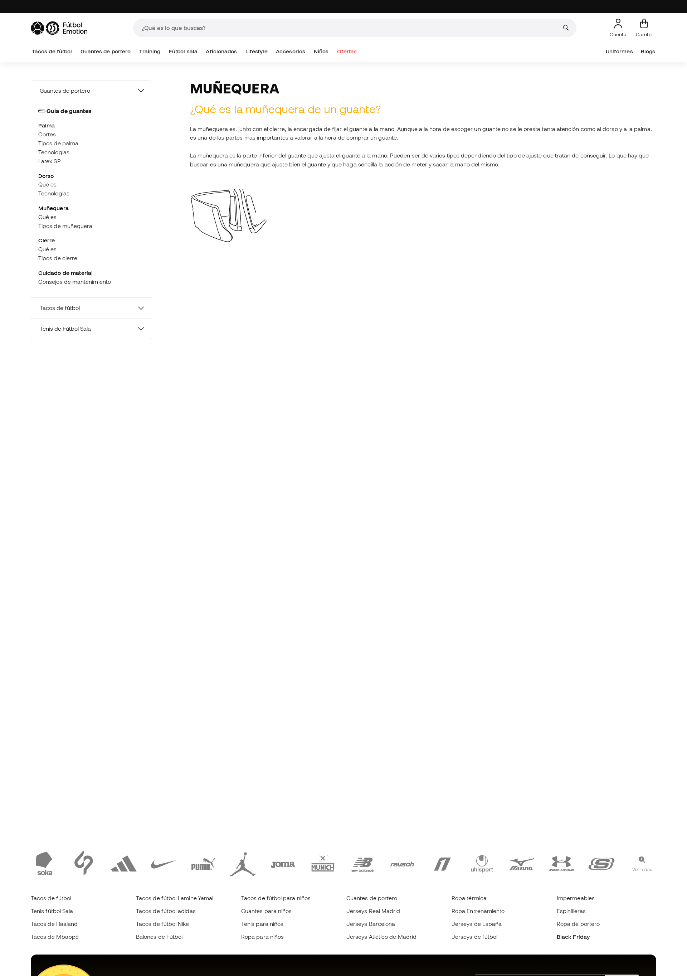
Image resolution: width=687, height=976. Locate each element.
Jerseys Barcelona (370, 924)
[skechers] (601, 862)
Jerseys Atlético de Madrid (381, 936)
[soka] (44, 862)
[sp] (83, 862)
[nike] (163, 862)
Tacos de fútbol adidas (166, 911)
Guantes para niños (266, 911)
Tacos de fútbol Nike (162, 924)
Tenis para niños (262, 924)
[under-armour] (561, 862)
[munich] (323, 862)
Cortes (47, 134)
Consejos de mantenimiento (74, 281)
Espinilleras (571, 911)
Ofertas (347, 51)
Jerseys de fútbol (474, 936)
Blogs (648, 51)
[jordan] (243, 862)
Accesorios (290, 51)
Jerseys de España (477, 924)
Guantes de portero (106, 51)
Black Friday (573, 936)
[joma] (283, 862)
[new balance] (362, 862)
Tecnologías (53, 152)
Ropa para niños (262, 936)
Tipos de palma (58, 143)
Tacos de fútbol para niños (276, 898)
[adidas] (124, 862)
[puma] (203, 862)
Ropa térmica (469, 898)
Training (150, 51)
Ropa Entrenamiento (478, 911)
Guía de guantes (69, 111)
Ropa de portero (578, 924)
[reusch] (402, 862)
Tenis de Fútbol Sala (65, 328)
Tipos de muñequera (65, 226)
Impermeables (576, 898)
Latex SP (49, 161)
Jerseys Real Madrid (373, 911)
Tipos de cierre (57, 258)
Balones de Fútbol (159, 936)
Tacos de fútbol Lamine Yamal (174, 898)
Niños (321, 51)
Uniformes (619, 51)
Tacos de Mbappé (55, 936)
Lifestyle (256, 51)
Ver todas (642, 869)
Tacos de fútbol (52, 51)
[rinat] (442, 862)
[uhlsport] (482, 862)
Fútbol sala (183, 51)
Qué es (47, 184)
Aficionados (221, 51)
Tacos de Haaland (54, 924)
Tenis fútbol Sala (52, 911)
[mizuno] (521, 862)
